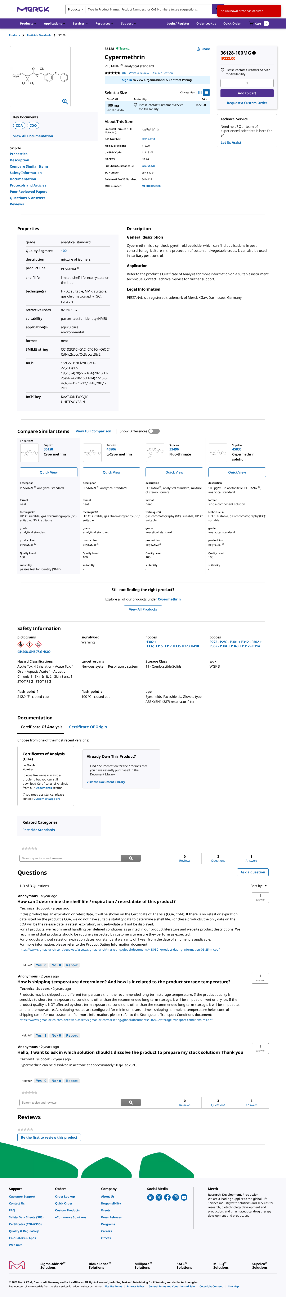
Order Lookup (206, 23)
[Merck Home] (33, 9)
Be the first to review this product (51, 1138)
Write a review (139, 73)
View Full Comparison (93, 431)
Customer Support (46, 799)
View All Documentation (33, 136)
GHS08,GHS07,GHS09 (33, 651)
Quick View (48, 472)
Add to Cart (247, 93)
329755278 (148, 166)
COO (33, 125)
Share (206, 49)
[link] (29, 848)
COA (19, 125)
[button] (178, 23)
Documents (44, 788)
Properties (18, 153)
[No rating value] (113, 73)
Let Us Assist (231, 142)
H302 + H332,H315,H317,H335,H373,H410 (172, 643)
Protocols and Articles (28, 185)
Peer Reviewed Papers (28, 191)
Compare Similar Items (29, 166)
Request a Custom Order (247, 103)
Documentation (23, 179)
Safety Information (26, 172)
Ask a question (162, 73)
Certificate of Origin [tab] (88, 726)
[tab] (18, 35)
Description (19, 160)
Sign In (127, 80)
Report (72, 965)
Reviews (17, 204)
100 (64, 250)
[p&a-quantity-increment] (270, 83)
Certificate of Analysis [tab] (41, 726)
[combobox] (144, 9)
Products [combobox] (74, 9)
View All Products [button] (143, 609)
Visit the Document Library (106, 782)
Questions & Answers (27, 198)
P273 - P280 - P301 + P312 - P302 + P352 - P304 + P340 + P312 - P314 (236, 643)
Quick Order (232, 23)
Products (14, 35)
